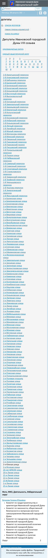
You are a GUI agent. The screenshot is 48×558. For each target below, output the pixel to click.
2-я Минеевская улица (13, 322)
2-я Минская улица (11, 325)
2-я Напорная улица (12, 344)
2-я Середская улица (12, 411)
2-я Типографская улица (14, 438)
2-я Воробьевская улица (14, 223)
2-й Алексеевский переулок (15, 78)
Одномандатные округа (13, 49)
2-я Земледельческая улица (15, 271)
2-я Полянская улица (12, 387)
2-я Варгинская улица (13, 207)
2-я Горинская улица (12, 233)
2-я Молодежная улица (14, 327)
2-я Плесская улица (12, 373)
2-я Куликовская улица (13, 293)
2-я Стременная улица (13, 430)
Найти (38, 9)
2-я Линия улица (10, 306)
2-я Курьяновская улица (14, 295)
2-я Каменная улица (12, 276)
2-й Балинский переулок (14, 83)
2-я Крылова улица (11, 287)
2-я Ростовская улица (13, 397)
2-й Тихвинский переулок (14, 177)
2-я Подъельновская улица (15, 376)
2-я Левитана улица (12, 301)
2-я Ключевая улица (12, 279)
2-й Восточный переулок (14, 94)
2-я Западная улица (12, 263)
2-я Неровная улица (12, 354)
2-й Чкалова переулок (13, 188)
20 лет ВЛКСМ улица (12, 470)
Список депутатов (12, 25)
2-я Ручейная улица (12, 403)
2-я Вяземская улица (12, 228)
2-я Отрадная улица (12, 362)
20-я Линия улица (11, 473)
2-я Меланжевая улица (13, 319)
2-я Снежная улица (11, 419)
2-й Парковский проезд (14, 145)
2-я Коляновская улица (13, 282)
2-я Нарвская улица (12, 346)
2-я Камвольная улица (13, 274)
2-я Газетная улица (11, 231)
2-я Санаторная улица (13, 405)
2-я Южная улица (11, 465)
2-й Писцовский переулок (15, 147)
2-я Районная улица (12, 395)
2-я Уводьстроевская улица (15, 443)
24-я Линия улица (10, 483)
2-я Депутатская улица (13, 241)
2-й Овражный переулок (14, 139)
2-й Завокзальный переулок (16, 104)
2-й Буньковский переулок (15, 91)
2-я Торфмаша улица (12, 440)
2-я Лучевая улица (11, 311)
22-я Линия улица (11, 478)
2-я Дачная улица (11, 239)
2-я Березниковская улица (15, 201)
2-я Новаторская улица (13, 357)
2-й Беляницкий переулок (15, 86)
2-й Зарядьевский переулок (15, 107)
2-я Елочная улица (11, 247)
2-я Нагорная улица (12, 338)
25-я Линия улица (11, 486)
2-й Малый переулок (12, 131)
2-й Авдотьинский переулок (16, 75)
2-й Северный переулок (14, 164)
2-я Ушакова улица (11, 446)
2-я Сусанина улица (12, 432)
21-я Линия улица (11, 475)
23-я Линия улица (11, 481)
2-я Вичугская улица (12, 212)
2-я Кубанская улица (12, 290)
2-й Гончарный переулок (14, 102)
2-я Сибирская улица (12, 413)
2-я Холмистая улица (12, 451)
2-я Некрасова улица (12, 352)
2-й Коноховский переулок (15, 118)
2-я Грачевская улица (12, 236)
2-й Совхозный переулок (14, 166)
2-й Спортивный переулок (15, 169)
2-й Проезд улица (11, 155)
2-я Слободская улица (13, 416)
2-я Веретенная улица (13, 209)
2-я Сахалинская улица (13, 408)
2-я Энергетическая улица (15, 462)
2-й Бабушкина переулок (14, 80)
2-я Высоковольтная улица (15, 225)
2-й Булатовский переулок (15, 88)
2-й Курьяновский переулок (16, 123)
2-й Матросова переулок (14, 134)
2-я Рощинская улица (13, 400)
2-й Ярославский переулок (15, 196)
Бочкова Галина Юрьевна (13, 500)
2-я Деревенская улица (13, 244)
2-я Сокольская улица (13, 422)
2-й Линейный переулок (14, 129)
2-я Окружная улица (12, 360)
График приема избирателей (17, 30)
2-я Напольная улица (12, 341)
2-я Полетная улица (12, 384)
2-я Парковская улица (13, 365)
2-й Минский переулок (13, 137)
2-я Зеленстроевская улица (15, 268)
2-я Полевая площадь (13, 379)
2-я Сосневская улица (13, 424)
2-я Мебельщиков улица (14, 314)
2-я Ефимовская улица (13, 250)
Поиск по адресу (12, 34)
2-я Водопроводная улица (15, 217)
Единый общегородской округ (16, 54)
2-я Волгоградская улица (14, 220)
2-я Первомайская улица (14, 368)
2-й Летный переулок (13, 126)
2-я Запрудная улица (12, 266)
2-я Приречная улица (12, 389)
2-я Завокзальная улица (14, 260)
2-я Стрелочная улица (13, 427)
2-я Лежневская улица (13, 303)
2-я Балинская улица (12, 198)
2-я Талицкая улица (12, 435)
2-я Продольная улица (13, 392)
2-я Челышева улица (12, 459)
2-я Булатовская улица (13, 204)
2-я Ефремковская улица (14, 252)
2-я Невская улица (11, 349)
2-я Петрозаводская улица (15, 370)
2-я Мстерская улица (12, 333)
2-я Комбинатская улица (14, 284)
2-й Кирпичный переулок (14, 110)
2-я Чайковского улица (13, 454)
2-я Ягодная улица (11, 467)
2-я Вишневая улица (12, 215)
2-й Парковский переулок (15, 142)
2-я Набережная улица (13, 336)
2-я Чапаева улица (11, 456)
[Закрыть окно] (44, 550)
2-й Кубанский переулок (14, 121)
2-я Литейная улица (12, 309)
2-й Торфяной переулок (14, 180)
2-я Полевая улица (11, 381)
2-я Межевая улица (12, 317)
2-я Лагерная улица (12, 298)
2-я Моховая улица (11, 330)
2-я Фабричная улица (13, 448)
